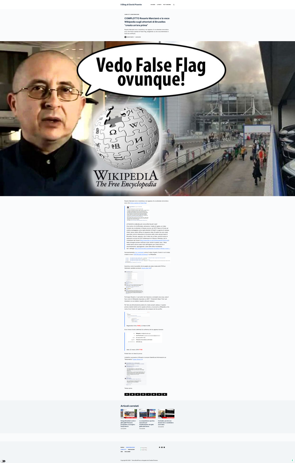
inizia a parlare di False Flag (138, 203)
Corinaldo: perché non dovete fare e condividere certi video (166, 422)
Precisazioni (131, 449)
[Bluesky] (159, 394)
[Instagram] (164, 447)
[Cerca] (173, 4)
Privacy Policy (144, 447)
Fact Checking (167, 4)
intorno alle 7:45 (146, 268)
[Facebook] (126, 394)
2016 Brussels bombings (141, 254)
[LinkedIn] (143, 394)
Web (122, 451)
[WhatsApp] (153, 394)
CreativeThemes (153, 460)
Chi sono (153, 4)
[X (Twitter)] (132, 394)
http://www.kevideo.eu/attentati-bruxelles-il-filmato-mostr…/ (152, 248)
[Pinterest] (137, 394)
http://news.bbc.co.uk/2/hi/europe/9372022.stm (155, 240)
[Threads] (164, 394)
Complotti (127, 14)
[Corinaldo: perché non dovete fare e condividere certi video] (166, 413)
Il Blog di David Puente (131, 4)
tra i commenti (139, 252)
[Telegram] (148, 394)
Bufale (122, 447)
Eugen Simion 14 (137, 359)
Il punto (159, 4)
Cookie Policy (144, 449)
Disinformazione (135, 14)
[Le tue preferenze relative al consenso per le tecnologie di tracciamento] (292, 460)
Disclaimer (127, 451)
